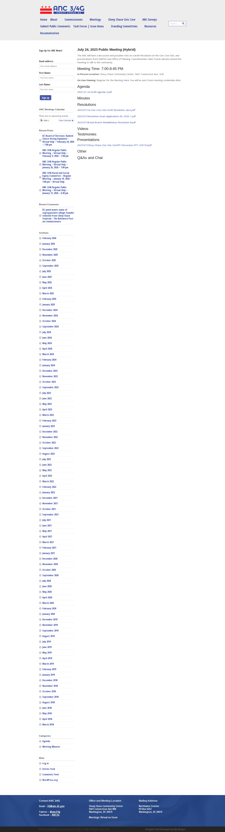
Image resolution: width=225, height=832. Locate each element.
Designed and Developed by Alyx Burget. (165, 829)
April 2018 (47, 719)
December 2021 (49, 498)
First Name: (45, 73)
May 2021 (47, 531)
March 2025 (48, 293)
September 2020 (50, 575)
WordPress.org (50, 780)
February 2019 (49, 669)
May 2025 (47, 282)
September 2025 (50, 265)
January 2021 (48, 553)
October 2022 (49, 442)
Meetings (95, 19)
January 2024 (48, 365)
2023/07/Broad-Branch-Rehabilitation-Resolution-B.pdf (106, 122)
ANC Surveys (149, 19)
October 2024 (49, 321)
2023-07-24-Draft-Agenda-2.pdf (94, 91)
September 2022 (50, 448)
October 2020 (49, 569)
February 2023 (49, 420)
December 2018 (49, 680)
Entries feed (48, 769)
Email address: (46, 61)
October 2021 (49, 509)
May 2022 (47, 470)
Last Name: (45, 84)
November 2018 (50, 686)
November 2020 (50, 564)
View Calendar (65, 120)
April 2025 (47, 288)
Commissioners (74, 19)
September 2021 (50, 514)
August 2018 (48, 702)
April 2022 (47, 475)
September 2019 (50, 630)
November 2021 (50, 503)
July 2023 (46, 393)
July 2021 (46, 520)
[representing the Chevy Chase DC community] (62, 10)
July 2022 (46, 459)
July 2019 (46, 641)
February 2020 (49, 608)
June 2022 (47, 464)
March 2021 (48, 542)
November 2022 (50, 437)
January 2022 (48, 492)
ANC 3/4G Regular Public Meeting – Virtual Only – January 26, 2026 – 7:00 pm (55, 164)
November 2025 (50, 254)
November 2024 (50, 315)
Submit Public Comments (55, 26)
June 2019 (47, 647)
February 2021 (49, 547)
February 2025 (49, 299)
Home (43, 19)
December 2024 (49, 310)
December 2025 (49, 249)
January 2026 (48, 243)
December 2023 (49, 370)
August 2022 (48, 453)
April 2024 (47, 348)
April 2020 (47, 597)
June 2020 (47, 586)
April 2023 (47, 409)
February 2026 (49, 238)
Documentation (49, 33)
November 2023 (50, 376)
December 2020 (49, 558)
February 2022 (49, 487)
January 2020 (48, 614)
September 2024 (50, 326)
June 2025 (47, 277)
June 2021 (47, 525)
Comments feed (50, 774)
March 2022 (48, 481)
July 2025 (46, 271)
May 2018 (47, 713)
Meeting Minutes (51, 746)
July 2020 (46, 580)
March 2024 (48, 354)
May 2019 (47, 652)
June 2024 (47, 337)
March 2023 (48, 415)
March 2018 (48, 724)
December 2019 (49, 619)
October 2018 (49, 691)
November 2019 (50, 625)
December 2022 (49, 431)
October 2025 (49, 260)
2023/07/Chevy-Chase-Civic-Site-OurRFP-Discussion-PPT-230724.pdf (114, 145)
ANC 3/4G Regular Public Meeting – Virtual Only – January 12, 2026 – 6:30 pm (55, 190)
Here (126, 80)
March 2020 (48, 603)
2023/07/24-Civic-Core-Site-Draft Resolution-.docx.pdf (106, 109)
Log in (45, 763)
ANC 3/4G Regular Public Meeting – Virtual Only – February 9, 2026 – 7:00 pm (55, 153)
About (53, 19)
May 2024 (47, 343)
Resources (150, 26)
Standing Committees (124, 26)
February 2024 (49, 359)
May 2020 (47, 591)
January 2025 (48, 304)
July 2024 (46, 332)
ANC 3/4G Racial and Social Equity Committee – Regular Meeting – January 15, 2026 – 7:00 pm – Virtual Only (56, 177)
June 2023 (47, 398)
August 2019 (48, 636)
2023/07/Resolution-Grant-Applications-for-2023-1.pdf (106, 116)
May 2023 (47, 404)
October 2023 (49, 381)
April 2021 (47, 536)
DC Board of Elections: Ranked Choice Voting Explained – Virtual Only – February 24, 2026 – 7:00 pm (58, 140)
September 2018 (50, 697)
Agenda (46, 741)
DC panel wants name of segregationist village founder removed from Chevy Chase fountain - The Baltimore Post (58, 214)
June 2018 (47, 708)
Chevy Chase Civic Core (121, 19)
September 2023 (50, 387)
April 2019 (47, 658)
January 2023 (48, 426)
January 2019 (48, 674)
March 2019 (48, 663)
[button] (44, 120)
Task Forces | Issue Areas (88, 26)
